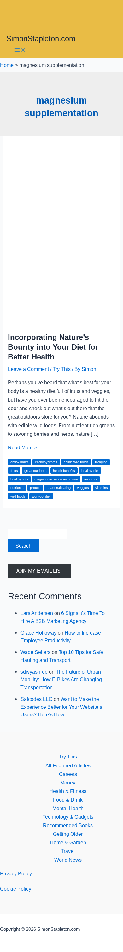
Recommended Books (68, 825)
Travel (68, 851)
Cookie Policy (15, 889)
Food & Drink (68, 800)
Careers (68, 774)
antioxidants (19, 462)
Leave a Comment (28, 369)
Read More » (22, 447)
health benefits (64, 471)
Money (67, 782)
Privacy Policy (16, 873)
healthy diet (90, 471)
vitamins (101, 488)
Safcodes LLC (36, 699)
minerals (90, 479)
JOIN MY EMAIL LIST (39, 571)
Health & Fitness (67, 791)
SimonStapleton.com (40, 39)
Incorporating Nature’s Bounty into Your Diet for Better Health (53, 347)
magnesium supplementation (56, 479)
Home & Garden (68, 842)
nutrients (17, 488)
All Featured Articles (68, 765)
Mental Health (68, 808)
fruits (14, 471)
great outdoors (35, 471)
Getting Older (68, 834)
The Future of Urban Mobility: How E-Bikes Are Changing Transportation (61, 679)
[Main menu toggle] (20, 50)
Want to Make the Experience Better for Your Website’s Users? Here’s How (61, 706)
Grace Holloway (38, 633)
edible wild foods (76, 462)
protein (35, 488)
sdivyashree (34, 672)
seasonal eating (59, 488)
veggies (83, 488)
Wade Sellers (35, 652)
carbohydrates (46, 462)
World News (68, 860)
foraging (101, 462)
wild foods (18, 496)
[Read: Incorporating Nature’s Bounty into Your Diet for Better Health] (61, 322)
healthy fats (19, 479)
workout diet (41, 496)
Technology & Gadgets (68, 817)
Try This (62, 369)
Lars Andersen (36, 613)
